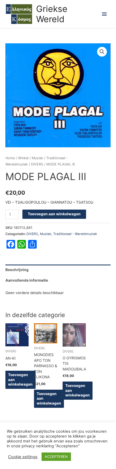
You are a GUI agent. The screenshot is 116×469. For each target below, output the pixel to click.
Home (10, 158)
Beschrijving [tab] (17, 270)
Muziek (37, 158)
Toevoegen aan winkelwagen (54, 214)
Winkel (23, 158)
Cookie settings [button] (22, 456)
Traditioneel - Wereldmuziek (75, 234)
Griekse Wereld (51, 14)
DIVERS (37, 164)
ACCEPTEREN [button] (56, 456)
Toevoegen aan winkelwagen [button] (20, 380)
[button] (102, 52)
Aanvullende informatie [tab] (26, 280)
